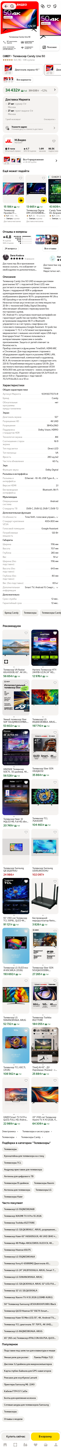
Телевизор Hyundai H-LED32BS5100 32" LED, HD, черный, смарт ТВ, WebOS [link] (13, 211)
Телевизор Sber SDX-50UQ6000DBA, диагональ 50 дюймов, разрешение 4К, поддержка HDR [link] (44, 969)
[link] (10, 1149)
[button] (23, 69)
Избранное (35, 1445)
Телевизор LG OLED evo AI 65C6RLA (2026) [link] (15, 969)
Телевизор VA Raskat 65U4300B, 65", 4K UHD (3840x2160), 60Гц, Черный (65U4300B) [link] (15, 671)
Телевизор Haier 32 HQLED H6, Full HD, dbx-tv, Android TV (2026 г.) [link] (15, 820)
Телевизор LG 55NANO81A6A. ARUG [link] (14, 1018)
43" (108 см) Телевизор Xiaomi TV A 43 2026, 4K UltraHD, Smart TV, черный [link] (44, 1118)
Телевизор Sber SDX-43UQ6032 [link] (43, 769)
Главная (5, 1445)
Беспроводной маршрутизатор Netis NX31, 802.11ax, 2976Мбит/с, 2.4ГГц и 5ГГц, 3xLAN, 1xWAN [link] (43, 919)
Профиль (56, 1445)
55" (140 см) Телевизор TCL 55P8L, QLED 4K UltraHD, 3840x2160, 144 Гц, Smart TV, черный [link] (15, 919)
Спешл (15, 1445)
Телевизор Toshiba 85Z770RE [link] (41, 1018)
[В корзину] (21, 200)
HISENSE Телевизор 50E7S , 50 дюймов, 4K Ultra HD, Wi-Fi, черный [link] (15, 770)
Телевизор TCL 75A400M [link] (40, 819)
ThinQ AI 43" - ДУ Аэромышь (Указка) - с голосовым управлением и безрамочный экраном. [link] (44, 1068)
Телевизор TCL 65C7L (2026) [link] (14, 1068)
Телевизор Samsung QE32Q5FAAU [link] (13, 869)
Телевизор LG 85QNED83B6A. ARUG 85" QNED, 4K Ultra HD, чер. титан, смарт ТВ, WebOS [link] (43, 720)
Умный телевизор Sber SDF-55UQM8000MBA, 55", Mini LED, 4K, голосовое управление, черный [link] (15, 720)
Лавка (25, 1445)
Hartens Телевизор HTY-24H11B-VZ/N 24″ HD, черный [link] (44, 671)
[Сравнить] (43, 6)
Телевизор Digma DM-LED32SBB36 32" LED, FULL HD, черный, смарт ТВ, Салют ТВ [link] (35, 211)
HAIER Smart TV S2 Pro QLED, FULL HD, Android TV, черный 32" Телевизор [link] (15, 1118)
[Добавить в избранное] (49, 6)
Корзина (46, 1445)
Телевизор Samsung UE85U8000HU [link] (42, 869)
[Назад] (6, 6)
